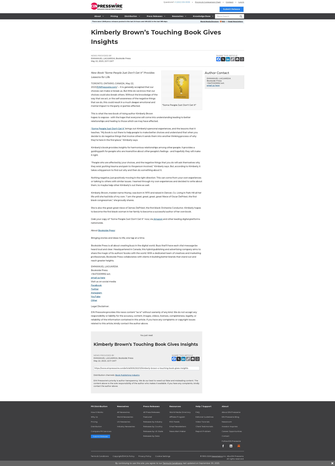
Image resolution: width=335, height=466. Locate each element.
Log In (241, 2)
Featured (147, 417)
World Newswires (125, 417)
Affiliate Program (177, 417)
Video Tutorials (203, 422)
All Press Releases (151, 412)
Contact (229, 2)
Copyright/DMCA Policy (123, 456)
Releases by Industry (152, 422)
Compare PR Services (101, 431)
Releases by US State (153, 431)
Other (94, 300)
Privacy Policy (144, 456)
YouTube (95, 296)
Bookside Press (106, 230)
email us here (98, 278)
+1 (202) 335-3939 (182, 2)
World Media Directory (209, 21)
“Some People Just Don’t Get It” (108, 128)
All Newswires (123, 412)
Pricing (208, 2)
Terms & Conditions (100, 456)
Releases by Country (152, 426)
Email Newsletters (235, 21)
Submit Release (231, 9)
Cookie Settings (162, 456)
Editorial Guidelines (205, 417)
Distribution (96, 426)
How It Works (97, 412)
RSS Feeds (174, 422)
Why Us (94, 417)
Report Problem (203, 431)
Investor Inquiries (230, 426)
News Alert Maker (177, 431)
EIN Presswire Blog (230, 417)
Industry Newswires (126, 426)
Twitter (95, 289)
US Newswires (123, 422)
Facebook (96, 285)
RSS (223, 21)
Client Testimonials (204, 426)
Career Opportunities (232, 431)
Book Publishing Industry (127, 375)
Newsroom (227, 422)
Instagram (96, 293)
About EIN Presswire (231, 412)
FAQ (198, 412)
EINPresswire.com (107, 87)
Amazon (158, 219)
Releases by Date (151, 436)
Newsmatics (217, 456)
